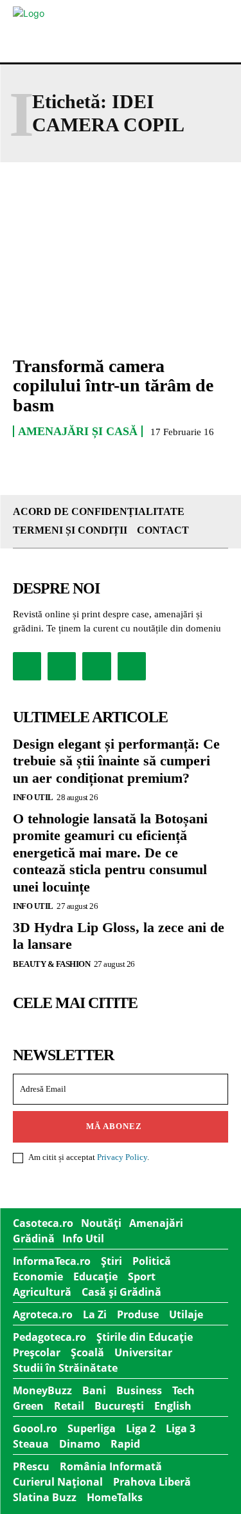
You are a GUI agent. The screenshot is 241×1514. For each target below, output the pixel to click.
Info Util (33, 797)
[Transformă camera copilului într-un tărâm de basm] (120, 279)
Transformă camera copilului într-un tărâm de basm (113, 386)
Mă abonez (114, 1126)
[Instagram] (62, 666)
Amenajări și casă (78, 431)
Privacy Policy (122, 1157)
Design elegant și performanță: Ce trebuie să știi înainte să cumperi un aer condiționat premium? (116, 761)
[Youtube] (132, 666)
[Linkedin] (96, 666)
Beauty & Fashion (51, 964)
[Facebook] (27, 666)
